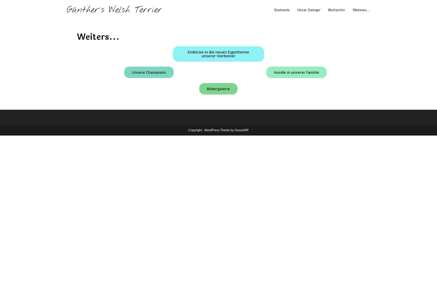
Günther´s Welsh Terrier (114, 10)
